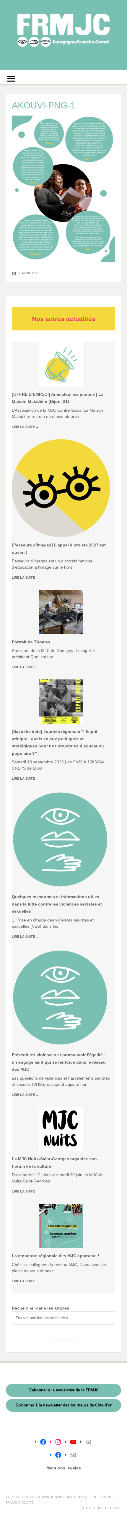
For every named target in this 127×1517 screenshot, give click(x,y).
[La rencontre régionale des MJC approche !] (61, 1226)
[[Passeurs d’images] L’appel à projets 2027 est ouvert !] (61, 488)
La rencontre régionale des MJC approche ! (55, 1255)
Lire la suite (25, 427)
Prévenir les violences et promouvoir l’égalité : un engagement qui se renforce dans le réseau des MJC (59, 1062)
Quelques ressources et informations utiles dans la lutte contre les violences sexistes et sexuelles (57, 904)
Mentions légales (63, 1468)
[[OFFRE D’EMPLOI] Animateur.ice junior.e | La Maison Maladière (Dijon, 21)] (61, 364)
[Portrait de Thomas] (61, 612)
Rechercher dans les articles (40, 1308)
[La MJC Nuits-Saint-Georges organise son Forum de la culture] (61, 1129)
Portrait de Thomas (31, 642)
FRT (118, 1508)
